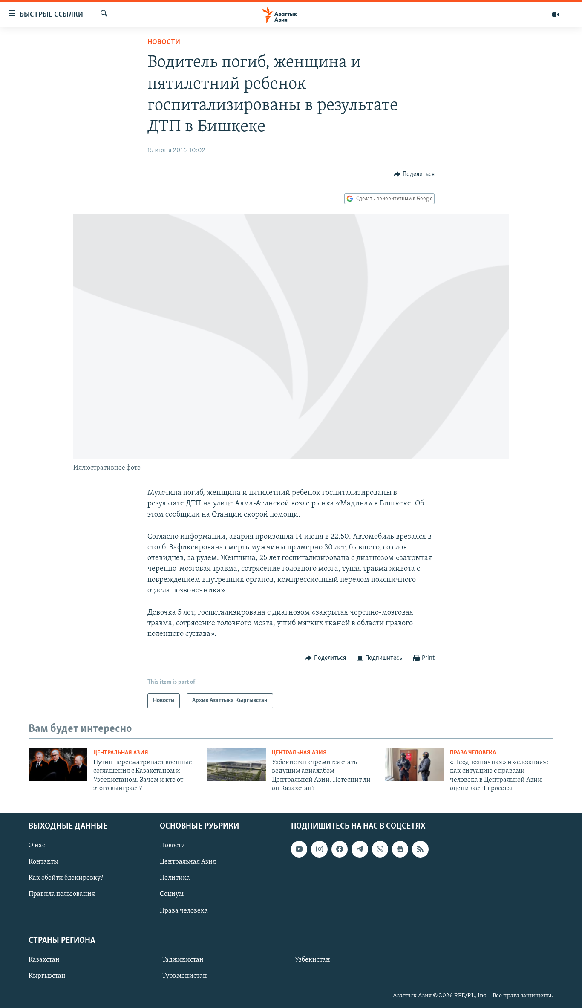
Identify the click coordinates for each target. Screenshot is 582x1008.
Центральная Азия (120, 753)
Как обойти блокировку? (66, 878)
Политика (175, 878)
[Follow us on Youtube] (299, 849)
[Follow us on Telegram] (360, 849)
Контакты (43, 861)
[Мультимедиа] (555, 14)
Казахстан (44, 959)
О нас (37, 845)
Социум (172, 894)
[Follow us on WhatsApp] (380, 849)
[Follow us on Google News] (400, 849)
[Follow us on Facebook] (339, 849)
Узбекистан (312, 959)
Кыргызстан (47, 976)
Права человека (473, 753)
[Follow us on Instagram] (319, 849)
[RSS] (420, 849)
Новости (163, 42)
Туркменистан (184, 976)
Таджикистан (183, 959)
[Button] (414, 174)
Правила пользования (62, 894)
